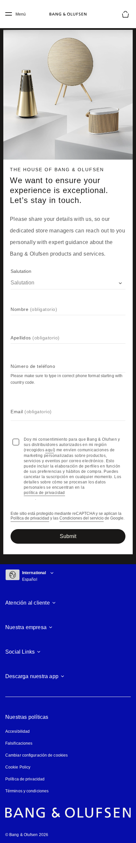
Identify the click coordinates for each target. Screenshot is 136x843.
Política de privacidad (30, 518)
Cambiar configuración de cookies (36, 755)
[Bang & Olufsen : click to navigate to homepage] (68, 14)
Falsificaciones (19, 743)
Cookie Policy (17, 767)
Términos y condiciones (27, 791)
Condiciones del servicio (81, 518)
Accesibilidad (17, 731)
